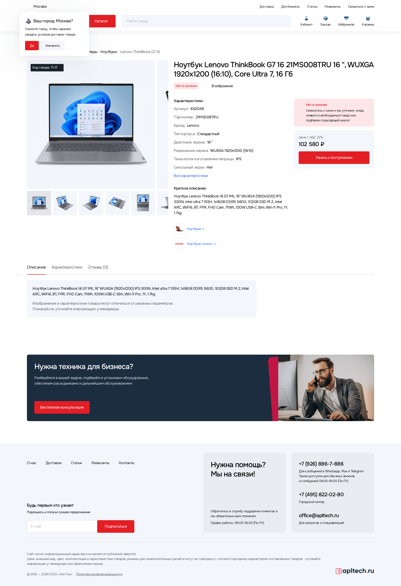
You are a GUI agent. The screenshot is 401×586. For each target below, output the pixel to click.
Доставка (267, 6)
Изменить (52, 45)
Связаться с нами (361, 6)
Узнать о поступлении (334, 157)
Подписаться (116, 526)
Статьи (312, 6)
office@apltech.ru (319, 515)
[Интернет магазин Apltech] (355, 571)
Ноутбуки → (195, 229)
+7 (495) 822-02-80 (321, 494)
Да (32, 45)
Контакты (126, 462)
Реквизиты (332, 6)
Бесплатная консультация (62, 407)
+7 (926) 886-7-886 (321, 464)
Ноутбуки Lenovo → (201, 244)
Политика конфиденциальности (99, 574)
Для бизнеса (290, 6)
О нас (31, 462)
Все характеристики (191, 175)
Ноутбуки (108, 51)
